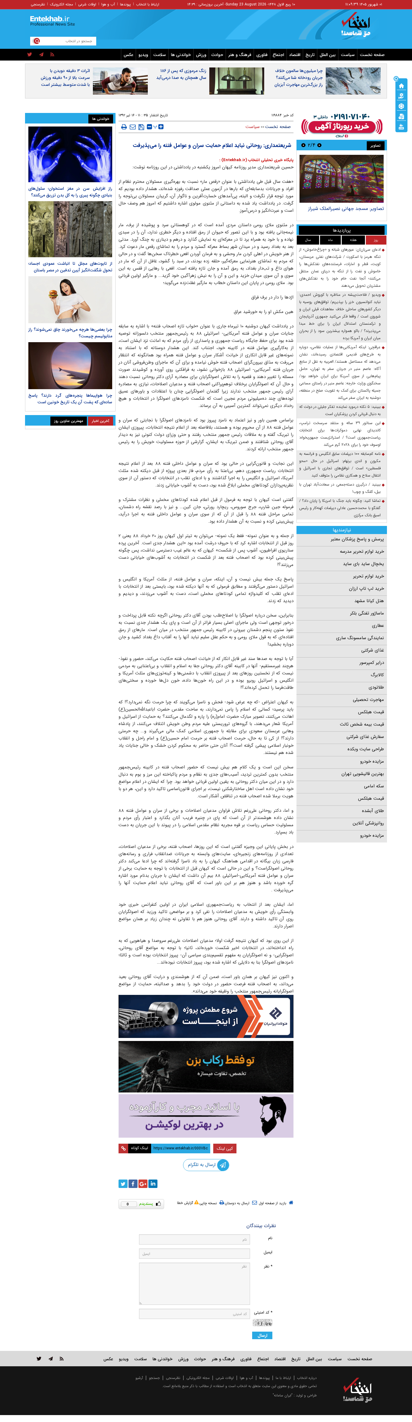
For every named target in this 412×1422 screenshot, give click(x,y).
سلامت (159, 55)
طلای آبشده (373, 810)
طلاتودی (376, 687)
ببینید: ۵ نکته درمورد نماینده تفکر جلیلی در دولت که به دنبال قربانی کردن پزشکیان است (340, 410)
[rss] (52, 55)
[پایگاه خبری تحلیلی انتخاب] (360, 27)
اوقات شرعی (87, 4)
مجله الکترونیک (61, 4)
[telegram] (41, 55)
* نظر (268, 1266)
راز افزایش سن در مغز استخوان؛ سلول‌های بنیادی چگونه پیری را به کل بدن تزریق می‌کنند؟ (70, 191)
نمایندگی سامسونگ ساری (360, 638)
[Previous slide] (319, 145)
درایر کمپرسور (372, 662)
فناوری (262, 55)
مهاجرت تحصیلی (368, 699)
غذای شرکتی (372, 650)
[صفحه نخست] (401, 85)
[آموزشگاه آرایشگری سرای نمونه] (206, 1116)
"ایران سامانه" (283, 1395)
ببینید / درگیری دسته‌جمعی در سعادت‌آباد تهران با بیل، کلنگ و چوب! (340, 488)
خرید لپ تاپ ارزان (366, 588)
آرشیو (139, 1378)
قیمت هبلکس (371, 712)
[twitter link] (39, 1358)
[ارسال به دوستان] (133, 127)
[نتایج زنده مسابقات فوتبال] (401, 126)
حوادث (217, 55)
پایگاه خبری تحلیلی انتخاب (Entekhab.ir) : (256, 160)
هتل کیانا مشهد (369, 601)
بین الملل (328, 55)
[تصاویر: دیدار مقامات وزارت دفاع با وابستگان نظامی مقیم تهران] (341, 179)
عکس (128, 55)
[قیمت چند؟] (401, 95)
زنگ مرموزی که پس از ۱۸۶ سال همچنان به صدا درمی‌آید (181, 74)
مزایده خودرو (372, 761)
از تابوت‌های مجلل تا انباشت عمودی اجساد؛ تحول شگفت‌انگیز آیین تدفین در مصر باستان (70, 266)
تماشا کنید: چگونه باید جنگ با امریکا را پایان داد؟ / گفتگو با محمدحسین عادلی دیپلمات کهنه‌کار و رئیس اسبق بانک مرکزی (340, 508)
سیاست (348, 55)
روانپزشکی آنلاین (368, 823)
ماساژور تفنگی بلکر (367, 613)
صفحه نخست (372, 55)
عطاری (378, 625)
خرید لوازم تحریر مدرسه (362, 551)
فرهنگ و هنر (239, 55)
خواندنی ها (181, 55)
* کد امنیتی (263, 1312)
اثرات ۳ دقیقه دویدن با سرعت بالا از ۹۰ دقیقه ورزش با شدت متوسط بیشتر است (65, 77)
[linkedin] (152, 1184)
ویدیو (143, 55)
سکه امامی (374, 786)
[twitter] (29, 55)
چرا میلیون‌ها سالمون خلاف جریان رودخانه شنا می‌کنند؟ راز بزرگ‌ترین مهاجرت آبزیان (298, 77)
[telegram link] (50, 1358)
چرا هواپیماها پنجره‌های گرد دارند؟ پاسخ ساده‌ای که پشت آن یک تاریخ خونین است (70, 398)
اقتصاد (294, 55)
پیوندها (125, 4)
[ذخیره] (141, 127)
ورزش (201, 55)
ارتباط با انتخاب (147, 4)
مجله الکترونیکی (198, 1378)
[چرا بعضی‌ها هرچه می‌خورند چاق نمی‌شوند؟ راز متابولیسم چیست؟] (70, 299)
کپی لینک (225, 1148)
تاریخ (310, 55)
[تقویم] (401, 115)
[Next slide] (303, 145)
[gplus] (142, 1184)
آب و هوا (108, 4)
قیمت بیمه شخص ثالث (362, 724)
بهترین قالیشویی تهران (362, 773)
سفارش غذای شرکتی (365, 736)
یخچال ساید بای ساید (363, 563)
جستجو (154, 1378)
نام (270, 1238)
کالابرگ (377, 675)
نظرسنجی (38, 4)
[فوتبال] (401, 105)
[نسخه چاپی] (124, 127)
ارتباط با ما (283, 1378)
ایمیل (268, 1252)
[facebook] (133, 1184)
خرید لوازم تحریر (368, 576)
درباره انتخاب (307, 1378)
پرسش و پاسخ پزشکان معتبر (357, 539)
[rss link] (62, 1358)
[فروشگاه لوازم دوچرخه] (206, 1066)
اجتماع (278, 55)
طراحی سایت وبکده (365, 749)
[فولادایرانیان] (206, 1016)
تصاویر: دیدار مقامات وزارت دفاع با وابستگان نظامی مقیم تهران (349, 211)
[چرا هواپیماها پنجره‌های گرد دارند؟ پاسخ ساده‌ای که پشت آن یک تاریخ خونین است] (70, 365)
